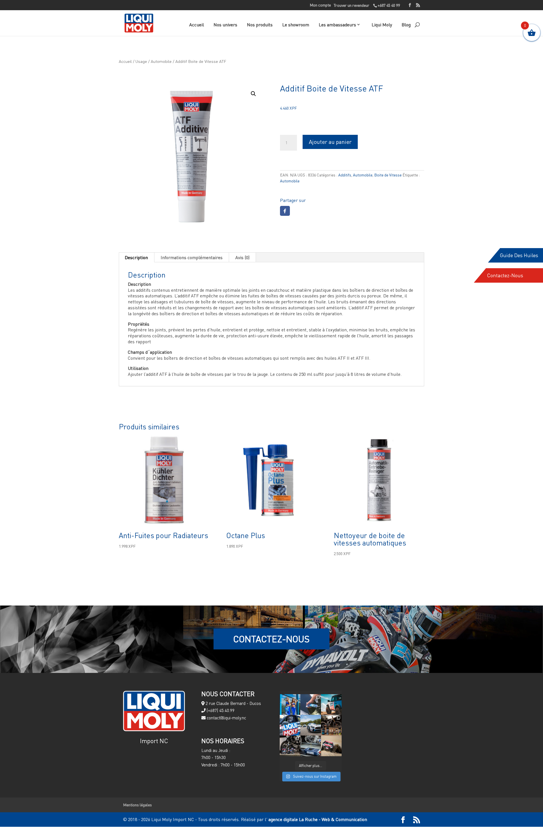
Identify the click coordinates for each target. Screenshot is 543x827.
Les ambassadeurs (337, 24)
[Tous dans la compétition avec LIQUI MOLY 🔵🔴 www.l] (310, 725)
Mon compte (320, 5)
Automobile (161, 61)
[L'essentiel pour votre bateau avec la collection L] (310, 704)
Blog (406, 24)
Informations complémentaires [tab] (192, 257)
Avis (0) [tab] (242, 257)
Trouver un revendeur (351, 5)
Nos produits (260, 24)
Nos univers (225, 24)
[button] (253, 94)
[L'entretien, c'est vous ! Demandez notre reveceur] (310, 746)
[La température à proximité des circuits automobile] (290, 704)
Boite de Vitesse (388, 174)
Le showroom (295, 24)
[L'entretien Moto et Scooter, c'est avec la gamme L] (290, 746)
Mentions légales (137, 804)
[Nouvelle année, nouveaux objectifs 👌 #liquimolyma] (331, 746)
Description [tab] (136, 257)
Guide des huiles (519, 255)
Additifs (344, 174)
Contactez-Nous (271, 638)
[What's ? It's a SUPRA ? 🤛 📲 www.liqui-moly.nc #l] (290, 725)
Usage (141, 61)
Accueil (196, 24)
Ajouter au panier (330, 141)
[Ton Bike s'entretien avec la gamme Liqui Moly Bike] (331, 725)
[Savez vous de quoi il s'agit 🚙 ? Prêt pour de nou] (331, 704)
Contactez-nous (505, 275)
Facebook (285, 211)
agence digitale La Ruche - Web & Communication (317, 819)
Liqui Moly (382, 24)
